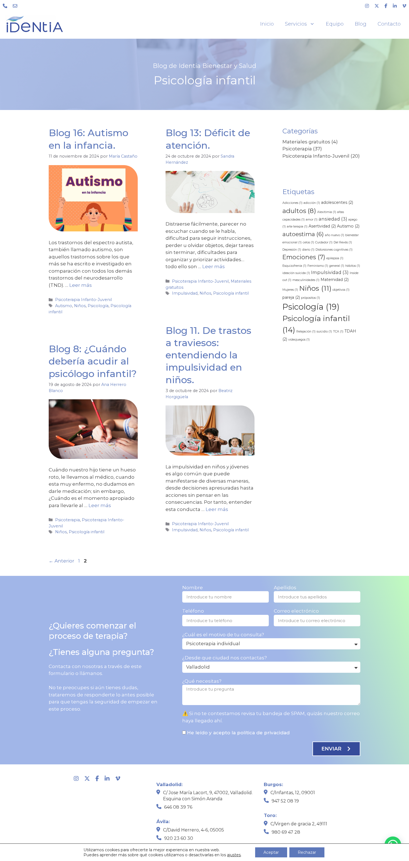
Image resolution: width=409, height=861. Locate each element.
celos (308, 242)
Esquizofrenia (294, 266)
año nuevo (334, 235)
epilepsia (334, 258)
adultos (299, 211)
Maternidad (335, 279)
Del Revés (343, 242)
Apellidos (285, 587)
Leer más (80, 285)
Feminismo (317, 266)
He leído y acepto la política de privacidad (238, 732)
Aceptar (271, 852)
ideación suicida (296, 273)
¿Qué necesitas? (201, 681)
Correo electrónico (296, 611)
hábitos (352, 266)
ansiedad (333, 219)
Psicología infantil (231, 293)
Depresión (291, 249)
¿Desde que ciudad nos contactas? (224, 658)
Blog (360, 24)
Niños (80, 305)
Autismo (63, 305)
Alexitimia (326, 212)
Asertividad (322, 226)
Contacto (389, 24)
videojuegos (299, 339)
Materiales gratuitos (306, 142)
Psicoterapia (67, 519)
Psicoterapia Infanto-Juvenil (83, 299)
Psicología (98, 305)
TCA (338, 331)
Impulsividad (185, 293)
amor (311, 219)
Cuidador (323, 242)
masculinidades (305, 280)
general (336, 266)
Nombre (192, 587)
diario (308, 249)
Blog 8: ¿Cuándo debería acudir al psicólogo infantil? (93, 361)
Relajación (306, 331)
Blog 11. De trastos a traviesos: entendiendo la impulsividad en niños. (208, 355)
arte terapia (297, 226)
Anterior (61, 561)
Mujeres (290, 290)
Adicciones (292, 203)
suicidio (324, 331)
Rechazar (307, 852)
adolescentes (337, 202)
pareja (291, 297)
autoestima (303, 234)
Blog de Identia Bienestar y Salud (204, 66)
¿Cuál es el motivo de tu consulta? (223, 634)
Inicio (267, 24)
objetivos (340, 290)
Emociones (303, 257)
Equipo (335, 24)
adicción (312, 203)
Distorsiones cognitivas (334, 249)
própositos (310, 298)
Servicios (296, 24)
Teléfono (193, 611)
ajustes (234, 854)
